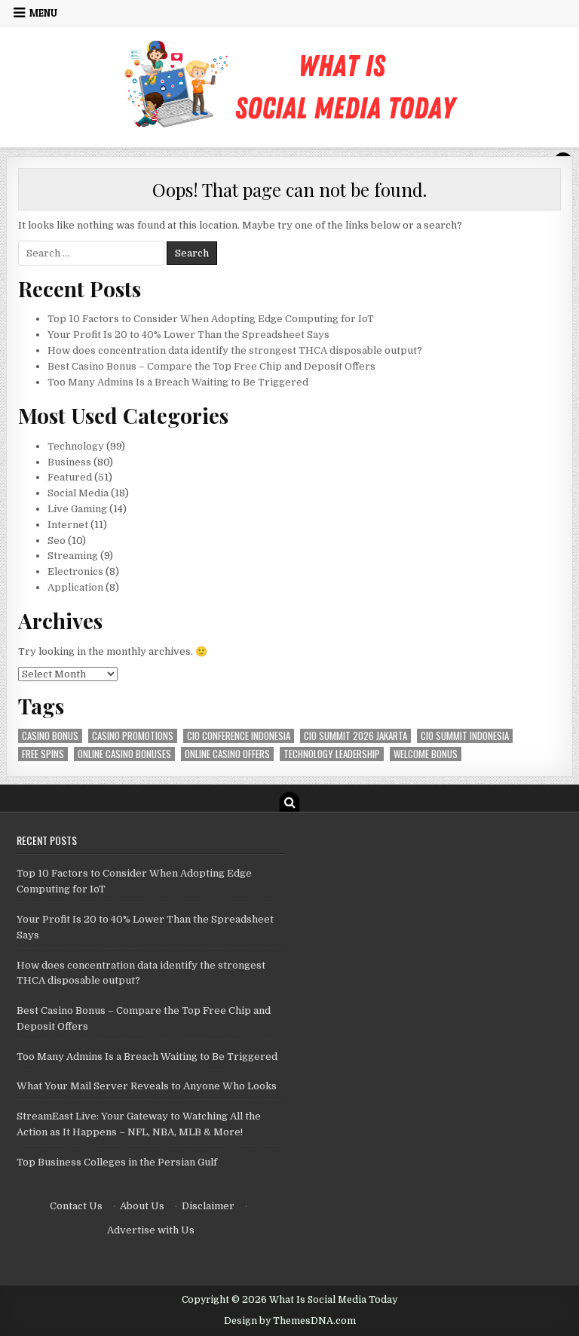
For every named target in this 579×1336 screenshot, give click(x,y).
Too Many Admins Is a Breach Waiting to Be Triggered (177, 382)
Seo (56, 540)
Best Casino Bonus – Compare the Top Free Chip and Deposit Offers (211, 366)
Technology (75, 446)
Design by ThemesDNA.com (290, 1321)
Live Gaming (77, 508)
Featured (69, 477)
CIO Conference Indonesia (238, 736)
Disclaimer (208, 1206)
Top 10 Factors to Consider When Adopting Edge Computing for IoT (210, 318)
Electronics (75, 571)
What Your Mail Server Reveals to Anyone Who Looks (147, 1086)
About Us (142, 1206)
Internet (67, 524)
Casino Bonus (50, 736)
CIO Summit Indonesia (465, 736)
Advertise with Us (151, 1230)
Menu (43, 13)
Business (69, 462)
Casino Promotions (132, 736)
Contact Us (76, 1206)
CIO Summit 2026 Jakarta (355, 736)
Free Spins (43, 754)
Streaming (72, 555)
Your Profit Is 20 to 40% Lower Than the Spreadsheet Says (188, 334)
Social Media (78, 493)
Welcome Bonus (426, 754)
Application (75, 587)
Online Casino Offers (227, 754)
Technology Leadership (331, 754)
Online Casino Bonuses (124, 754)
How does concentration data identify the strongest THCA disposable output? (234, 350)
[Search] (289, 802)
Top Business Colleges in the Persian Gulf (117, 1162)
